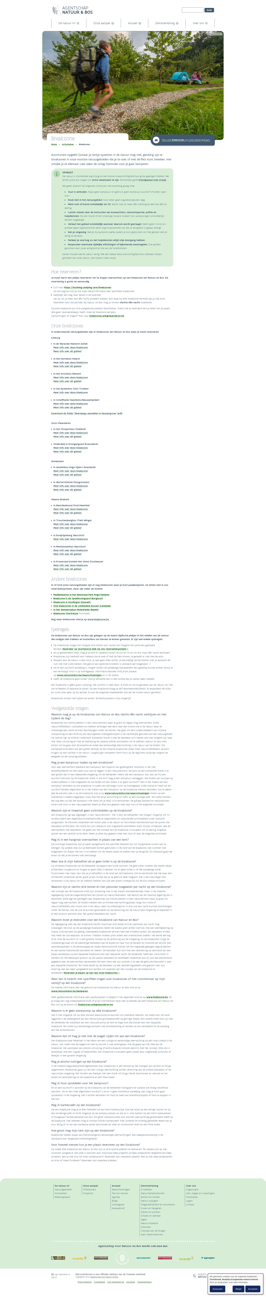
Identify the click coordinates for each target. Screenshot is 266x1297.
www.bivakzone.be (157, 997)
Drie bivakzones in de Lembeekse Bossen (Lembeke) (82, 605)
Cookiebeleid (99, 1282)
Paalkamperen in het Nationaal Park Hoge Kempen (81, 594)
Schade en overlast (151, 1215)
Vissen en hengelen (151, 1208)
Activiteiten (68, 144)
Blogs (115, 1200)
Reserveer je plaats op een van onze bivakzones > (92, 972)
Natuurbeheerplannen (153, 1193)
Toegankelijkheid (144, 1282)
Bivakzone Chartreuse (65, 613)
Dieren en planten (150, 1211)
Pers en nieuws (120, 1193)
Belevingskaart (62, 1197)
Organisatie (192, 1189)
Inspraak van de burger (153, 1230)
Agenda (116, 1197)
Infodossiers (89, 1189)
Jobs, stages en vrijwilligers (200, 1193)
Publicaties (192, 1197)
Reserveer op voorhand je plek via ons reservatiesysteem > (95, 648)
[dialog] (235, 1284)
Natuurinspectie (149, 1223)
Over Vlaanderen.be (115, 1282)
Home (54, 144)
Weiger (238, 1289)
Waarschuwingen (121, 1189)
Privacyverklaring (85, 1282)
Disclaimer (130, 1282)
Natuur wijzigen (149, 1200)
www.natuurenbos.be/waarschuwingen (79, 675)
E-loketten (146, 1189)
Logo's (189, 1200)
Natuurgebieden (63, 1189)
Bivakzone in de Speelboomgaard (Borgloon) (78, 598)
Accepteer (253, 1289)
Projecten (88, 1193)
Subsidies (146, 1226)
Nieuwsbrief (118, 1208)
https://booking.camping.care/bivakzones (87, 287)
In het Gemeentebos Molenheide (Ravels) (76, 609)
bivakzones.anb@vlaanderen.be (106, 315)
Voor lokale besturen (152, 1234)
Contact (190, 1204)
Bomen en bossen (150, 1197)
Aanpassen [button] (217, 1289)
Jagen (144, 1219)
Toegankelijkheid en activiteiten (158, 1204)
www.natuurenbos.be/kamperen (69, 991)
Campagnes (118, 1204)
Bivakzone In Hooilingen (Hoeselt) (72, 602)
